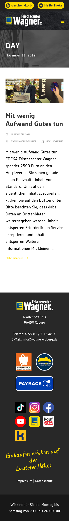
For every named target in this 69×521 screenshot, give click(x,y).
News (48, 141)
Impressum (24, 481)
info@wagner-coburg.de (40, 339)
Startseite (57, 141)
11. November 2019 (20, 134)
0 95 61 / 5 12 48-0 (40, 334)
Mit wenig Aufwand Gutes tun (34, 119)
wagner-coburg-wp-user (23, 141)
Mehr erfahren (15, 258)
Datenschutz (44, 481)
